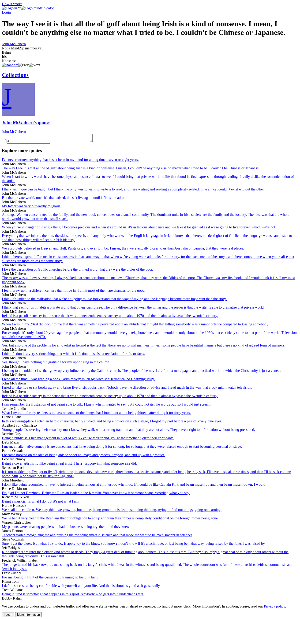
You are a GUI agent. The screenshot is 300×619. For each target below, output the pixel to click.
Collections (15, 75)
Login (6, 12)
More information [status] (28, 614)
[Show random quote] (10, 65)
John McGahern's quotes (26, 122)
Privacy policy (274, 606)
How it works (12, 4)
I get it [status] (8, 614)
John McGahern (14, 44)
